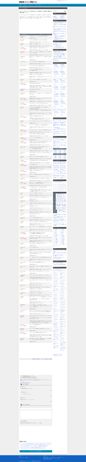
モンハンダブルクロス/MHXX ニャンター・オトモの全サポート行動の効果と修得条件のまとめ (34, 445)
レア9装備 (59, 152)
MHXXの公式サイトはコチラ (58, 354)
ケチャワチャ (55, 317)
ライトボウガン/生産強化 (56, 109)
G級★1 (57, 204)
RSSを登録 (59, 0)
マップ (55, 458)
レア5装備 (55, 151)
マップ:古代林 (55, 229)
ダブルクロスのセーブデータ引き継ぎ (59, 27)
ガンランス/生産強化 (63, 86)
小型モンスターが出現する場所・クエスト (59, 270)
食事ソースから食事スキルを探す (58, 262)
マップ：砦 (54, 244)
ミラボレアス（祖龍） (62, 326)
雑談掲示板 (54, 16)
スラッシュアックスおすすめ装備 (56, 169)
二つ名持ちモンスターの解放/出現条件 (58, 219)
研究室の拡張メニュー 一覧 (57, 44)
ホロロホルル (62, 317)
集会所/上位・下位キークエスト (61, 195)
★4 (62, 199)
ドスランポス (62, 292)
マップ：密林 (55, 238)
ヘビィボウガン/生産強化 (63, 109)
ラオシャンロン (62, 336)
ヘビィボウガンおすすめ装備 (63, 177)
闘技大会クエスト (61, 210)
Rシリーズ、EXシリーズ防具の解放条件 (59, 139)
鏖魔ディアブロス (56, 347)
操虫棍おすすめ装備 (56, 175)
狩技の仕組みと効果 (56, 60)
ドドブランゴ (62, 294)
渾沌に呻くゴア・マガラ (56, 324)
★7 (58, 200)
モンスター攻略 (59, 457)
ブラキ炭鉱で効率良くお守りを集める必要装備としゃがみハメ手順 (59, 22)
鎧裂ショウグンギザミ (56, 331)
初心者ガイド (48, 457)
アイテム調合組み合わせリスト (57, 45)
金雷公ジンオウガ (56, 334)
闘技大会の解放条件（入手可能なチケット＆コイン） (59, 221)
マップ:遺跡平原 (55, 235)
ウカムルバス (55, 294)
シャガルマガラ (56, 327)
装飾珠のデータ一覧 (56, 141)
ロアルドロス (62, 350)
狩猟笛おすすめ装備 (63, 173)
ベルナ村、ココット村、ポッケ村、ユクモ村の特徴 (59, 251)
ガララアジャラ (56, 311)
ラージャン (61, 328)
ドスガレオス (62, 286)
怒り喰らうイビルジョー (56, 287)
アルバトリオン (56, 283)
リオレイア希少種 (62, 342)
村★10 (65, 200)
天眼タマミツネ (56, 343)
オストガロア (55, 303)
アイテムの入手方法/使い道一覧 (57, 181)
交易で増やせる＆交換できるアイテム (58, 257)
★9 (62, 200)
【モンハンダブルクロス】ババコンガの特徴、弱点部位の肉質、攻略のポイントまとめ (33, 447)
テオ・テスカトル (62, 280)
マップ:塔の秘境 (62, 239)
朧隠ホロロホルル (62, 319)
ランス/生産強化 (55, 86)
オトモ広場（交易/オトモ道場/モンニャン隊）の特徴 (59, 255)
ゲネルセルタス (56, 319)
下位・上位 (64, 211)
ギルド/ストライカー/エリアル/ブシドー (56, 67)
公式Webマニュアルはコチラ (58, 355)
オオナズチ (55, 305)
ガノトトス (55, 306)
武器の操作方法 (45, 458)
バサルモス (62, 302)
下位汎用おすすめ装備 (56, 164)
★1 (56, 199)
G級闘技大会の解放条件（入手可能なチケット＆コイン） (59, 217)
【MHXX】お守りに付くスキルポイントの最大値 (59, 143)
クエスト (63, 457)
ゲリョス (55, 320)
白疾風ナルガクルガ (62, 299)
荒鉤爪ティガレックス (62, 278)
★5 (64, 199)
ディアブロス (56, 345)
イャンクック (55, 292)
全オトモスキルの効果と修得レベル (56, 122)
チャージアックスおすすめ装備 (63, 169)
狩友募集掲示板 (62, 16)
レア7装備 (64, 151)
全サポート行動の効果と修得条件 (63, 122)
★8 (60, 200)
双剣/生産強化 (62, 71)
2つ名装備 (55, 155)
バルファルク (62, 307)
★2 (58, 199)
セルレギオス (55, 336)
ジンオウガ (55, 333)
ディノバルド (62, 272)
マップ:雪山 (55, 230)
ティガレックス (62, 276)
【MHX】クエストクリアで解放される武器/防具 (59, 145)
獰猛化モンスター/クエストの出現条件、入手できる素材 (59, 34)
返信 (51, 390)
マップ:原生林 (62, 235)
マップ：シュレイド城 (56, 246)
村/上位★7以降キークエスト (61, 196)
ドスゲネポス (62, 289)
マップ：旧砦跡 (62, 244)
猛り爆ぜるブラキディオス (62, 311)
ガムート (55, 308)
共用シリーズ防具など (56, 147)
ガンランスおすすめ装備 (63, 171)
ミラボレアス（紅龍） (62, 324)
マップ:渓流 (61, 230)
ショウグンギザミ (56, 329)
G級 (59, 211)
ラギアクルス (62, 337)
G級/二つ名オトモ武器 (56, 120)
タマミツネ (55, 341)
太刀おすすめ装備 (62, 165)
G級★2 (60, 204)
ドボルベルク (62, 295)
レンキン (55, 98)
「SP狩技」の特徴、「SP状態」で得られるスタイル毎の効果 (59, 56)
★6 (56, 200)
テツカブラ (61, 281)
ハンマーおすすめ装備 (56, 173)
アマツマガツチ (56, 280)
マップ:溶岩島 (62, 241)
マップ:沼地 (55, 233)
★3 (60, 199)
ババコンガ (62, 304)
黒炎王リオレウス (62, 348)
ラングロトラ (62, 339)
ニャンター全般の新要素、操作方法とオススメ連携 (59, 129)
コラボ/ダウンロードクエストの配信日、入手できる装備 (59, 225)
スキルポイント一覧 (63, 138)
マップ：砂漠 (62, 238)
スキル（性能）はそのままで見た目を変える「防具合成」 (59, 29)
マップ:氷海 (55, 236)
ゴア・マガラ (55, 322)
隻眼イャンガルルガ (56, 290)
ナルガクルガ (62, 297)
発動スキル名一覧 (55, 138)
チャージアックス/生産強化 (63, 79)
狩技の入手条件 (56, 65)
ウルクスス (55, 300)
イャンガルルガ (56, 288)
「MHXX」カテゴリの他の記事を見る (36, 451)
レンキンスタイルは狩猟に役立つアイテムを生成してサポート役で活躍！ (59, 54)
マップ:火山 (61, 233)
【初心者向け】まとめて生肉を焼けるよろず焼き (59, 31)
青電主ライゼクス (62, 333)
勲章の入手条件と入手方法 (58, 47)
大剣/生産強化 (55, 64)
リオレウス (61, 345)
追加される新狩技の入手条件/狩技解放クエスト (59, 58)
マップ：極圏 (55, 242)
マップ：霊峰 (62, 242)
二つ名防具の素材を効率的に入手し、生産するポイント (60, 39)
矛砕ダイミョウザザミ (56, 340)
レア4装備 (64, 155)
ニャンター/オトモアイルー (47, 459)
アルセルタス (55, 281)
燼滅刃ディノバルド (62, 274)
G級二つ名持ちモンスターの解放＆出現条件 (59, 215)
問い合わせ (26, 457)
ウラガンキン (55, 297)
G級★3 (62, 204)
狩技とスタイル (53, 457)
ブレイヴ (55, 92)
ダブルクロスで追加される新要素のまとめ (59, 24)
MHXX (44, 457)
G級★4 (65, 204)
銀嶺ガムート (56, 309)
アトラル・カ (56, 278)
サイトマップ (65, 0)
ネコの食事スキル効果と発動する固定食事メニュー (59, 265)
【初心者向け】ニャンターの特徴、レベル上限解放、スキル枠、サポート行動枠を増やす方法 (59, 125)
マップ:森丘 (55, 232)
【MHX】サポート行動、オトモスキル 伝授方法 (59, 134)
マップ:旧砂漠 (62, 229)
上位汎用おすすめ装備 (63, 164)
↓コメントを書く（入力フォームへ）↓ (25, 382)
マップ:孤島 (61, 232)
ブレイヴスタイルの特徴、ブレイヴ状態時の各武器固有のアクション (59, 51)
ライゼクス (61, 331)
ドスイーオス (62, 284)
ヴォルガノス (55, 295)
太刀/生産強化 (62, 64)
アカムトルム (55, 275)
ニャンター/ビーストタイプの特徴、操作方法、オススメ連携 (59, 131)
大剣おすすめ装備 (55, 165)
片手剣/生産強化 (55, 71)
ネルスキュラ (62, 301)
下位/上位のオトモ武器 (63, 120)
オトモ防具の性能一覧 (56, 127)
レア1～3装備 (59, 155)
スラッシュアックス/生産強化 (56, 79)
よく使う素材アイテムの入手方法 (58, 42)
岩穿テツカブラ (62, 283)
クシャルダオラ (56, 314)
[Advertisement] (36, 26)
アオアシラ (55, 272)
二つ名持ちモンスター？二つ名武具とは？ (59, 35)
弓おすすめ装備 (62, 175)
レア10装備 (64, 152)
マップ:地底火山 (62, 236)
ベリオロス (62, 314)
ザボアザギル (55, 326)
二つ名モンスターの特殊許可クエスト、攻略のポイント (60, 37)
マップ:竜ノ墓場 (55, 241)
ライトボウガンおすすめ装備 (56, 177)
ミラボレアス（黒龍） (62, 322)
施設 (58, 458)
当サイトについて (21, 457)
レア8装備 (55, 152)
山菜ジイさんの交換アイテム (57, 258)
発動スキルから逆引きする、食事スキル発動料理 (59, 253)
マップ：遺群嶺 (55, 239)
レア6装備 (59, 151)
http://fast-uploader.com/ (36, 379)
